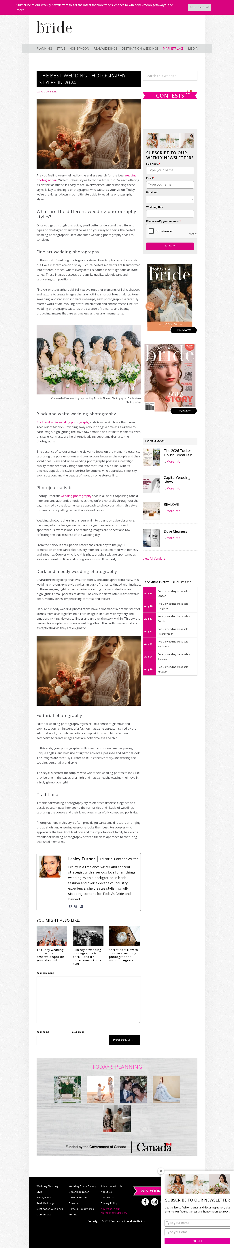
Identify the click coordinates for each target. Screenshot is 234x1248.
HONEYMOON (79, 48)
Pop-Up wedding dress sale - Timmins (174, 657)
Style (40, 1191)
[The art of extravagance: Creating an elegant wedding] (67, 1089)
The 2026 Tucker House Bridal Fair (178, 452)
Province (152, 192)
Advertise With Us (111, 1186)
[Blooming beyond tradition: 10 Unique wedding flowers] (133, 1089)
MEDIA (192, 48)
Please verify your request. (163, 221)
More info (173, 461)
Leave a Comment (46, 91)
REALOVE (171, 504)
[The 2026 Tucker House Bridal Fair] (151, 457)
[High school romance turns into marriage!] (117, 1118)
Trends (73, 1214)
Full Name (153, 163)
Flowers (73, 1203)
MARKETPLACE (173, 48)
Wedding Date (155, 207)
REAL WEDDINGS (105, 48)
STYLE (60, 48)
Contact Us (107, 1197)
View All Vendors (154, 558)
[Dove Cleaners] (151, 538)
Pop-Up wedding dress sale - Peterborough (174, 631)
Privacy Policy (109, 1203)
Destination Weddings (50, 1208)
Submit (197, 1241)
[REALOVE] (151, 511)
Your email (78, 1031)
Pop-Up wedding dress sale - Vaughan (174, 606)
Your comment (45, 973)
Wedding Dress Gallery (82, 1186)
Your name (43, 1031)
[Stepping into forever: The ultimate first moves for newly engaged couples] (100, 1089)
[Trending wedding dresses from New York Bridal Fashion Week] (166, 1089)
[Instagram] (76, 906)
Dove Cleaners (175, 531)
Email (150, 178)
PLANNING (44, 48)
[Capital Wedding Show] (151, 484)
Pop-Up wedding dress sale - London (174, 593)
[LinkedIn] (81, 906)
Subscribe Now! (199, 7)
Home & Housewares (81, 1208)
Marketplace (44, 1214)
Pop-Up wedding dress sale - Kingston (174, 669)
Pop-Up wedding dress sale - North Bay (174, 644)
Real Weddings (45, 1203)
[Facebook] (70, 906)
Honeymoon (44, 1197)
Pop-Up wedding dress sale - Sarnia (174, 619)
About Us (106, 1191)
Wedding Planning (47, 1186)
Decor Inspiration (79, 1191)
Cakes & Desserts (79, 1197)
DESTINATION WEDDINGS (140, 48)
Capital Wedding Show (177, 479)
